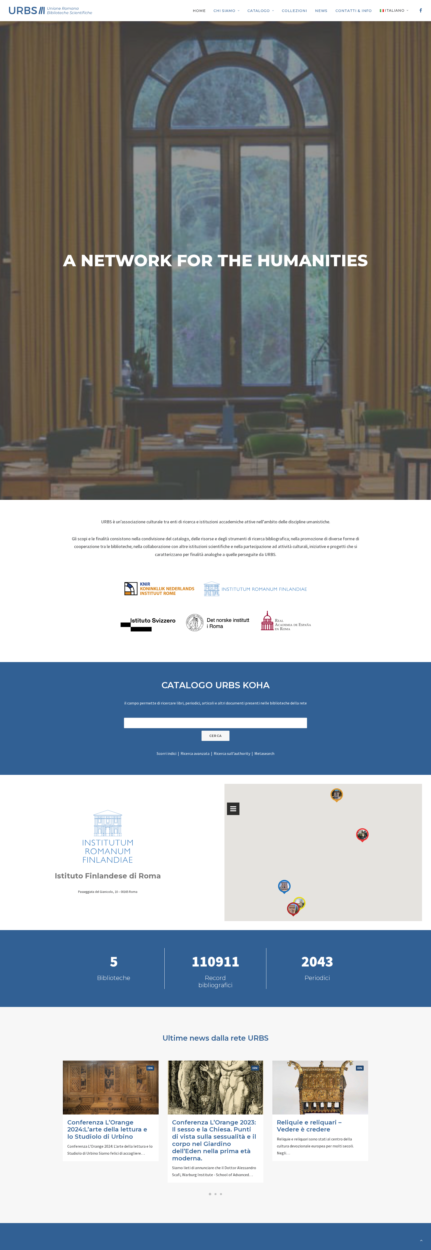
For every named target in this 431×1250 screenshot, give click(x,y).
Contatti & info (353, 10)
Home (199, 10)
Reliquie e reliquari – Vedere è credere (309, 1126)
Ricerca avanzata (195, 753)
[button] (420, 10)
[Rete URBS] (50, 10)
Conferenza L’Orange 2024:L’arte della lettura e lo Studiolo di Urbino (107, 1129)
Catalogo (258, 10)
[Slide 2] (215, 1194)
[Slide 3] (221, 1194)
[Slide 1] (210, 1194)
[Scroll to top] (421, 1239)
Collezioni (294, 10)
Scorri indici (166, 753)
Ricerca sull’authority (232, 753)
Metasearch (264, 753)
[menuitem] (199, 10)
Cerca (215, 736)
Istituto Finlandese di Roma (108, 875)
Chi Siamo (224, 10)
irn (150, 1068)
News (321, 10)
